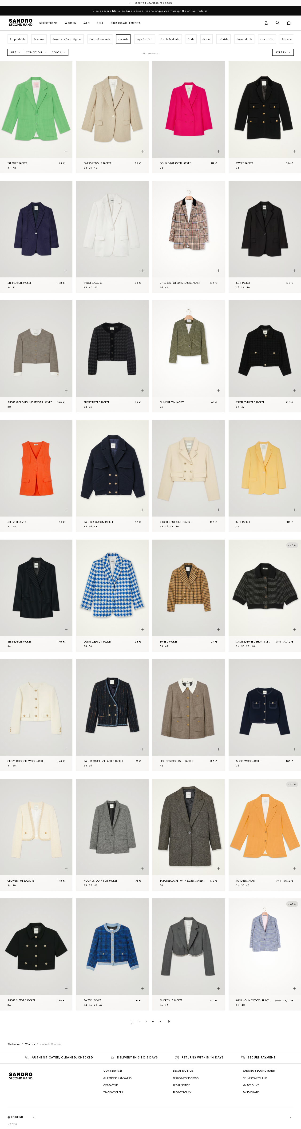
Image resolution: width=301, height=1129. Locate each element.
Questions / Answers (117, 1078)
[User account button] (266, 23)
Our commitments (126, 23)
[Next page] (169, 1021)
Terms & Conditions (185, 1078)
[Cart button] (288, 23)
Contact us (110, 1085)
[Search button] (277, 23)
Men (86, 23)
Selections (49, 23)
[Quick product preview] (66, 151)
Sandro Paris (251, 1092)
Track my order (113, 1092)
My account (251, 1085)
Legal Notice (181, 1085)
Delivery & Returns (255, 1078)
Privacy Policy (182, 1092)
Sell (100, 23)
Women (70, 23)
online (191, 10)
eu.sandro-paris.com (158, 3)
